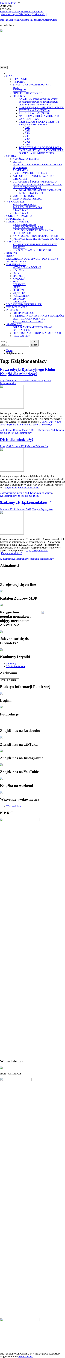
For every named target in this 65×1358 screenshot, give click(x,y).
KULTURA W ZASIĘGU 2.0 (34, 110)
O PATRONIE (20, 79)
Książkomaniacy (23, 432)
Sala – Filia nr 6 (20, 213)
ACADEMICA (20, 170)
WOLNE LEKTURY (24, 196)
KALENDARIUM (16, 264)
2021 (27, 130)
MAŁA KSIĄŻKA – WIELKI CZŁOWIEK (41, 107)
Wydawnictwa (20, 167)
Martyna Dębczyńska (37, 446)
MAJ (15, 281)
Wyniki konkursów (15, 666)
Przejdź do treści (8, 3)
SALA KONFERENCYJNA (27, 207)
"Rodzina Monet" (21, 430)
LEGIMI (17, 161)
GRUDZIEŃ (19, 301)
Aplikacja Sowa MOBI (24, 224)
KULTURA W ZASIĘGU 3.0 (34, 113)
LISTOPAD (19, 298)
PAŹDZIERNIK (21, 295)
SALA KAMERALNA (24, 204)
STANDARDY (14, 324)
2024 (27, 138)
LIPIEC (17, 287)
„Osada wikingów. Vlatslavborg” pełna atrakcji (23, 14)
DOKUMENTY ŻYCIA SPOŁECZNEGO (35, 181)
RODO (10, 256)
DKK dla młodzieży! (16, 439)
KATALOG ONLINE (17, 221)
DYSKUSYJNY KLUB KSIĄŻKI (30, 173)
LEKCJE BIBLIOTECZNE (27, 187)
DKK (34, 430)
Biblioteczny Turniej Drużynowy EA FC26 (21, 11)
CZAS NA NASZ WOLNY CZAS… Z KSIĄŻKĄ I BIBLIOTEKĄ (39, 123)
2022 (27, 133)
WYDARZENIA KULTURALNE (24, 304)
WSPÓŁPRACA (15, 241)
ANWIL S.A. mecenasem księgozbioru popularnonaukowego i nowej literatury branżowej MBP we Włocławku (38, 102)
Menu (3, 67)
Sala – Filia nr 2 (20, 210)
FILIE (16, 87)
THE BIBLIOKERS (16, 307)
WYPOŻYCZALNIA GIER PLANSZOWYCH (37, 184)
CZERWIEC (19, 284)
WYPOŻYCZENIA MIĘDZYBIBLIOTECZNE (37, 164)
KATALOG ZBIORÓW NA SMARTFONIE (36, 236)
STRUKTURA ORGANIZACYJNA (32, 84)
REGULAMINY (21, 335)
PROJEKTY (19, 96)
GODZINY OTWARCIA (19, 216)
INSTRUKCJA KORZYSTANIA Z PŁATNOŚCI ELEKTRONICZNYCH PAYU (38, 317)
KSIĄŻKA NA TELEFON (26, 158)
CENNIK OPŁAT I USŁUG (27, 198)
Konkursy (11, 663)
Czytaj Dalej (30, 423)
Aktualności (6, 430)
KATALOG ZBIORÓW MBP (28, 227)
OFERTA (11, 156)
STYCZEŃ (18, 270)
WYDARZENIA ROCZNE (27, 267)
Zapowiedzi (6, 493)
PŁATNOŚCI (13, 310)
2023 (27, 136)
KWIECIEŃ (19, 278)
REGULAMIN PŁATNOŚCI (28, 321)
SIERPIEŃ (18, 290)
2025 (27, 141)
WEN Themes (25, 1356)
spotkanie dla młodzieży (42, 558)
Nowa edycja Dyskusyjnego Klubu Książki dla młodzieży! (27, 371)
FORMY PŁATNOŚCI (24, 313)
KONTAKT (12, 253)
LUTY (16, 273)
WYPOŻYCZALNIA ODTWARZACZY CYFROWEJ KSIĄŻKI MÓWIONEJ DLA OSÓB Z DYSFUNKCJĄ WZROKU (41, 150)
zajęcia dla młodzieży (28, 495)
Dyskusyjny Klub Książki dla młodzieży (32, 493)
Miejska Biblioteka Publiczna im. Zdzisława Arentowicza (28, 19)
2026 (27, 144)
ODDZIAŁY (19, 90)
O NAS (10, 76)
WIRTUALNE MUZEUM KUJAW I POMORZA (38, 238)
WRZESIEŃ (19, 293)
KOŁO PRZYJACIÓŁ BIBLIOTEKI (32, 250)
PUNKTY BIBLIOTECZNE (27, 93)
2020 (27, 127)
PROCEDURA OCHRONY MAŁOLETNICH (37, 333)
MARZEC (18, 275)
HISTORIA (19, 81)
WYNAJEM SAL (15, 201)
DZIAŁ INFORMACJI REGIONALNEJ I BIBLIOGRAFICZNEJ (40, 191)
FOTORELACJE (15, 218)
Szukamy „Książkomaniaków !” (26, 502)
